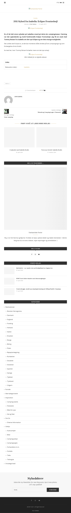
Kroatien (10, 336)
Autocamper (11, 431)
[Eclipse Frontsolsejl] (35, 54)
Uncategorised (10, 463)
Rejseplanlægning (13, 352)
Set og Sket (10, 414)
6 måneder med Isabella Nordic (19, 150)
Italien (9, 332)
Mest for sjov (11, 410)
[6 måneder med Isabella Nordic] (19, 137)
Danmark (10, 315)
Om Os (7, 418)
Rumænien (11, 356)
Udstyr (7, 426)
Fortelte (9, 451)
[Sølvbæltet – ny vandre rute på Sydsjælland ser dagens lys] (9, 270)
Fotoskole (10, 406)
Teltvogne (10, 459)
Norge (9, 340)
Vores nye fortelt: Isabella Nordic (51, 150)
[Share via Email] (44, 90)
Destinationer (10, 307)
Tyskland (10, 381)
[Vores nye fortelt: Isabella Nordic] (51, 137)
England (10, 319)
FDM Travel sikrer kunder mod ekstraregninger (31, 278)
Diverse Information (14, 422)
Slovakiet (10, 361)
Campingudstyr (12, 439)
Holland (10, 328)
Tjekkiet (10, 377)
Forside (7, 389)
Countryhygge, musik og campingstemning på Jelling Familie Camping (38, 289)
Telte (9, 455)
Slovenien (10, 365)
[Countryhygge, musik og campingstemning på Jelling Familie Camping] (9, 291)
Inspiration (9, 398)
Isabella (26, 67)
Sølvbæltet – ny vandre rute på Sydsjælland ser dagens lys (34, 268)
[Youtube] (60, 2)
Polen (9, 348)
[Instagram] (58, 2)
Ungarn (9, 385)
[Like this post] (41, 90)
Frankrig (10, 323)
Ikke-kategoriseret (11, 394)
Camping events (12, 402)
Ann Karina (33, 24)
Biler (8, 435)
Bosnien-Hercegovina (14, 311)
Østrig (9, 344)
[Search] (66, 2)
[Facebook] (31, 500)
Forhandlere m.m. (13, 447)
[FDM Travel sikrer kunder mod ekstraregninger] (9, 281)
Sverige (9, 373)
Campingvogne (12, 443)
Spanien (10, 369)
